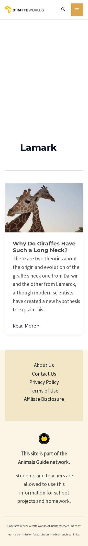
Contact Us (44, 373)
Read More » (26, 325)
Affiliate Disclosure (44, 399)
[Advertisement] (44, 66)
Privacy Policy (44, 382)
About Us (44, 365)
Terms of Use (44, 390)
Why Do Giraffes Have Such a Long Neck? (44, 247)
